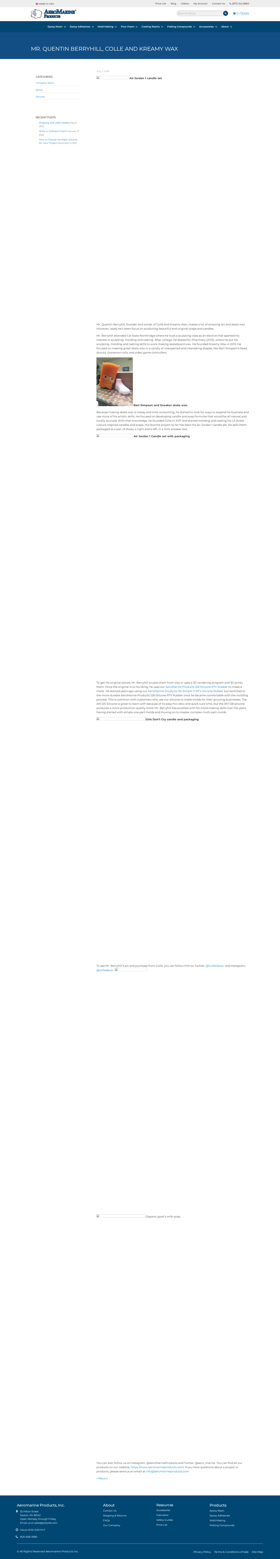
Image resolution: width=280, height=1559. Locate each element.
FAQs (106, 1520)
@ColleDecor (215, 965)
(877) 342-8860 (240, 3)
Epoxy (39, 89)
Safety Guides (164, 1519)
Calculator (162, 1515)
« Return (102, 1478)
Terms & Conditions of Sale (231, 1551)
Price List (160, 3)
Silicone (40, 96)
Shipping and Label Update (54, 122)
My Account (200, 3)
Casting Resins (151, 26)
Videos (185, 3)
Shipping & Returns (114, 1515)
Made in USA (46, 3)
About (225, 26)
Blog (173, 3)
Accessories (206, 26)
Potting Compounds (179, 26)
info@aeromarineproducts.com (167, 1471)
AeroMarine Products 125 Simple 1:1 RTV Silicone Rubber (185, 691)
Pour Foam (127, 26)
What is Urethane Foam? (53, 131)
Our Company (111, 1525)
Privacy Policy (202, 1551)
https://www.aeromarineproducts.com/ (157, 1467)
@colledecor (104, 970)
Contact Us (218, 3)
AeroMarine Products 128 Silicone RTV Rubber (196, 686)
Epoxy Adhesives (80, 26)
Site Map (257, 1551)
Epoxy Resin (55, 26)
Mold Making (105, 26)
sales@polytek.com (45, 1522)
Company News (45, 82)
